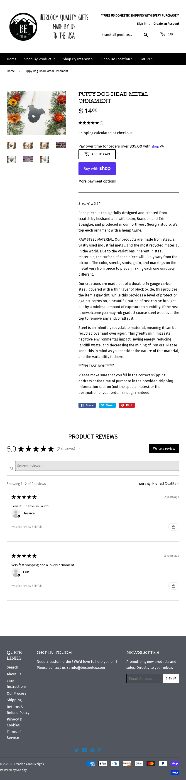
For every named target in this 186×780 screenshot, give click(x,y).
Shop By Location (116, 59)
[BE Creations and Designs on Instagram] (100, 751)
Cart (171, 34)
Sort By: (145, 483)
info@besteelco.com (88, 667)
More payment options (97, 181)
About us (14, 674)
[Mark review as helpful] (173, 527)
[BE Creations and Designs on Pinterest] (92, 751)
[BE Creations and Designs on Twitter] (76, 751)
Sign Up (171, 678)
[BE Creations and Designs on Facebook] (84, 751)
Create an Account (166, 24)
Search (12, 667)
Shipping (85, 133)
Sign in (142, 24)
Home (12, 59)
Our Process (16, 693)
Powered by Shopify (13, 770)
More (146, 59)
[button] (79, 448)
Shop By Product (38, 59)
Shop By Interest (77, 59)
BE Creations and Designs (27, 764)
